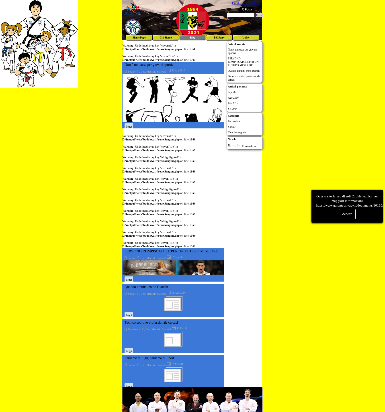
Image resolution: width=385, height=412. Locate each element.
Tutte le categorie (237, 132)
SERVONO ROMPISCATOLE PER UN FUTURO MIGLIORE (171, 251)
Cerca (259, 15)
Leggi (129, 126)
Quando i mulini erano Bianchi (146, 287)
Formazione (134, 329)
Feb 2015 (233, 103)
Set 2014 (232, 108)
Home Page (139, 37)
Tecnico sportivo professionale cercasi (151, 322)
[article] (173, 95)
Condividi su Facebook (246, 3)
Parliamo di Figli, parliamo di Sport (149, 358)
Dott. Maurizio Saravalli (153, 71)
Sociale (131, 71)
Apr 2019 (233, 92)
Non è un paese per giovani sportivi (149, 65)
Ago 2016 (233, 97)
